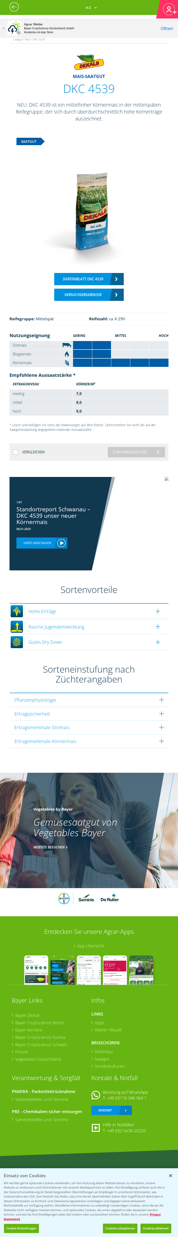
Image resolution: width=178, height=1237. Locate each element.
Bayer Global (27, 1015)
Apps (99, 1022)
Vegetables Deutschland (38, 1059)
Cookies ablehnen (156, 1228)
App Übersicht (90, 946)
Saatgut (102, 1059)
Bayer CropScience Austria (40, 1037)
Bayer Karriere (28, 1030)
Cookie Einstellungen (21, 1228)
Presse (21, 1051)
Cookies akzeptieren (120, 1228)
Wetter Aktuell (108, 1030)
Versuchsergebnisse (83, 294)
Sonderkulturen (110, 1066)
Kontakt (105, 1110)
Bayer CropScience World (39, 1022)
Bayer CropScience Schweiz (41, 1044)
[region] (89, 1202)
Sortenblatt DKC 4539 (83, 279)
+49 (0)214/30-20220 (126, 1130)
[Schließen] (3, 28)
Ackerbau (104, 1051)
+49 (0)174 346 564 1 (126, 1098)
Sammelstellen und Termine (41, 1099)
